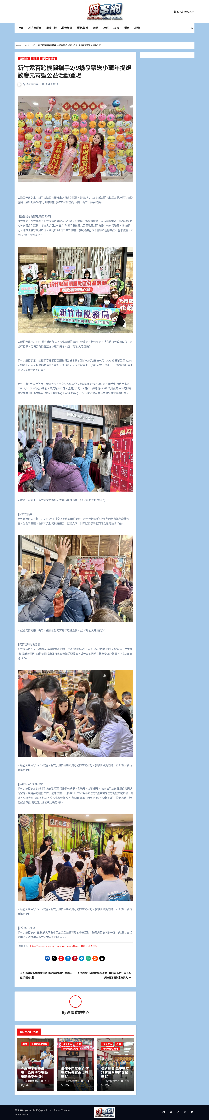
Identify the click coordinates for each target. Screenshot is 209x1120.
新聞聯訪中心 (33, 84)
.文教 (116, 27)
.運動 (137, 27)
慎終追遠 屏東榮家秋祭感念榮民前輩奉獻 (115, 1072)
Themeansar (21, 1114)
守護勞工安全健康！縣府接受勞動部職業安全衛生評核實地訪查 (34, 1074)
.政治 (96, 27)
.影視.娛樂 (82, 27)
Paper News (60, 1110)
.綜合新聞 (66, 27)
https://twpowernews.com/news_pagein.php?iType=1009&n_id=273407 (63, 946)
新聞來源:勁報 (48, 58)
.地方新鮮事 (34, 27)
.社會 (20, 27)
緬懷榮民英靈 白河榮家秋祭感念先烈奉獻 (75, 1072)
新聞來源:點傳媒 (39, 1044)
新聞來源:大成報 (70, 1048)
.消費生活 (51, 27)
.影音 (126, 27)
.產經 (106, 27)
